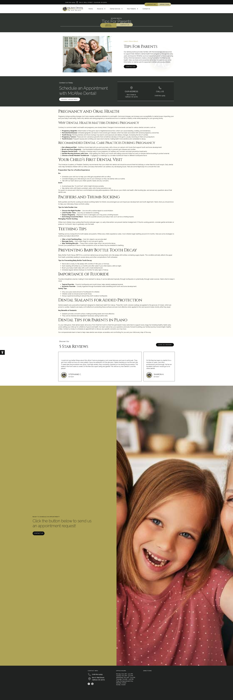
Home (90, 9)
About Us (100, 9)
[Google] (92, 684)
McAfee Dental (116, 18)
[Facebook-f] (89, 684)
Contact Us (146, 9)
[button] (2, 352)
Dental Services (115, 9)
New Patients (131, 9)
